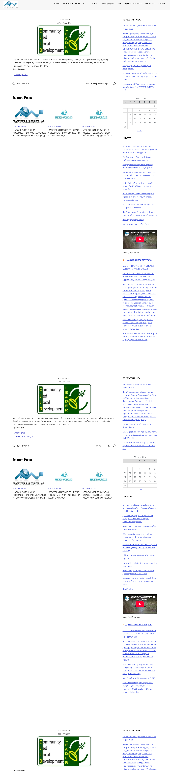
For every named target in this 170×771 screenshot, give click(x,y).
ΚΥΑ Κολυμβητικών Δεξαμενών (98, 83)
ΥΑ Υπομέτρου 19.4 (64, 23)
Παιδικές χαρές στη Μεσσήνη (133, 220)
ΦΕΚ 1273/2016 (23, 446)
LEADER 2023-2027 (71, 3)
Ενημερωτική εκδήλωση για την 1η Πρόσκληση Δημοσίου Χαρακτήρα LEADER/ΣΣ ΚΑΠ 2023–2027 (139, 87)
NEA (119, 3)
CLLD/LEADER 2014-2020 (20, 126)
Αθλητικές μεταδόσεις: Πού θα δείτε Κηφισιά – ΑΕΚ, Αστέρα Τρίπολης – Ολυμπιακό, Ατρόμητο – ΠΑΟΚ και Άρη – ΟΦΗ (140, 508)
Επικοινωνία (150, 3)
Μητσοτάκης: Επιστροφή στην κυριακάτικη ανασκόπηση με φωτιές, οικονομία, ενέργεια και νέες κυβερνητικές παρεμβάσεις (140, 149)
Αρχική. (57, 3)
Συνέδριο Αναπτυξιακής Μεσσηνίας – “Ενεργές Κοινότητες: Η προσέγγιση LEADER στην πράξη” (29, 132)
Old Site (162, 3)
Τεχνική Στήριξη (107, 3)
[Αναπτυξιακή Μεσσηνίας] (10, 7)
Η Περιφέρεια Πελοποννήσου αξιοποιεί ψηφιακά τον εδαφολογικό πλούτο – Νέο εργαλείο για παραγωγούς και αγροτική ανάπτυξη (140, 336)
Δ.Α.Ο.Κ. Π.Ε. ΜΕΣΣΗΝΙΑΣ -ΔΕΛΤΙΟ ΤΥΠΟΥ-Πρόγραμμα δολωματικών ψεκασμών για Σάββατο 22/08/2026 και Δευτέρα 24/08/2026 (139, 277)
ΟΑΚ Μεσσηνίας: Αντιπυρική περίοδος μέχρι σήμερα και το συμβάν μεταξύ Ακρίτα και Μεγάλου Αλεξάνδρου (138, 197)
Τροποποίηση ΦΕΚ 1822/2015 (24, 437)
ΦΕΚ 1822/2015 (23, 83)
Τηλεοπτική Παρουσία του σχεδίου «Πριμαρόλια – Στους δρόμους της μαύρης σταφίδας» (64, 132)
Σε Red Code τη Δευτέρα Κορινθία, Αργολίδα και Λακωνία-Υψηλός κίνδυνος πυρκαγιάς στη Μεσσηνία (140, 186)
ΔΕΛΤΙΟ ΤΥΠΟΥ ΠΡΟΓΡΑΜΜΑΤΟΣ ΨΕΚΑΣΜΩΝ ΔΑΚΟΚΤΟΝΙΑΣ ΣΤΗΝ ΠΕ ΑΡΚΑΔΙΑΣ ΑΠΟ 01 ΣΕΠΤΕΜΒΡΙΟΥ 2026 (139, 634)
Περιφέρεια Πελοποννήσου (138, 260)
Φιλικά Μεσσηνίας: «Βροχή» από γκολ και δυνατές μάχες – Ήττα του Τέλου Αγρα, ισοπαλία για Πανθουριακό (137, 537)
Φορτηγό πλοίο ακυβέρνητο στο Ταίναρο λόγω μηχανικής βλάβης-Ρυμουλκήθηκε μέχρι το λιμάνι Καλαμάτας (139, 175)
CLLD (85, 3)
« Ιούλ (139, 130)
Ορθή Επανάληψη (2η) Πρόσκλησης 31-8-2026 (139, 678)
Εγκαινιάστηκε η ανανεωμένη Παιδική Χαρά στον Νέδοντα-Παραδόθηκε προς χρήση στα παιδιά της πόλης (140, 548)
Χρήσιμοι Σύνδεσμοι (133, 3)
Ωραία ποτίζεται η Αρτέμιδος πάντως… (137, 224)
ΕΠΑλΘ (95, 3)
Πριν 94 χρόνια (128, 589)
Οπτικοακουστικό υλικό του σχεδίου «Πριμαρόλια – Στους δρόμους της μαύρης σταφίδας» (97, 132)
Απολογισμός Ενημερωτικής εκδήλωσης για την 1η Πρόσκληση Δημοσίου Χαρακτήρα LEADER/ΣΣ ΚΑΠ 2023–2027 (140, 76)
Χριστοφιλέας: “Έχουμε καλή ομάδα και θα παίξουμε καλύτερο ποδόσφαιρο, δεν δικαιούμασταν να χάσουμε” (138, 519)
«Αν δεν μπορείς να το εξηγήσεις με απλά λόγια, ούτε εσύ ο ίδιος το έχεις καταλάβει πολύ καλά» (140, 581)
